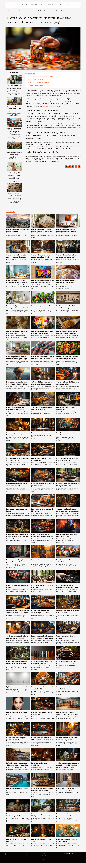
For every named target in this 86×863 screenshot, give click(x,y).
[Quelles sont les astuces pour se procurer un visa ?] (18, 729)
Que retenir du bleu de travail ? (66, 788)
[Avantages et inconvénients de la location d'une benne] (43, 398)
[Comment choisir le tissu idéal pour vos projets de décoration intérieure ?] (43, 221)
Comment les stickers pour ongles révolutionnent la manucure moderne (42, 359)
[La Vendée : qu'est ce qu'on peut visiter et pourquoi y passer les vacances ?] (18, 754)
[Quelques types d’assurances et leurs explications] (68, 830)
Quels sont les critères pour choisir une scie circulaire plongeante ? (15, 409)
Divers (61, 4)
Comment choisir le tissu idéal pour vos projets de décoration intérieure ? (41, 232)
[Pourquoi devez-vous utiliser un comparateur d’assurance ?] (43, 779)
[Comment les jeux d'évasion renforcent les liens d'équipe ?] (43, 246)
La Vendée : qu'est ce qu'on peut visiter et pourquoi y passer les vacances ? (16, 765)
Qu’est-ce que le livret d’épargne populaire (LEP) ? (40, 76)
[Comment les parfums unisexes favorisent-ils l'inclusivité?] (68, 246)
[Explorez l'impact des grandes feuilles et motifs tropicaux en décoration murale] (43, 297)
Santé (42, 4)
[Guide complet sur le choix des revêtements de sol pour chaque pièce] (18, 348)
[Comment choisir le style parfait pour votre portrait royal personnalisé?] (18, 322)
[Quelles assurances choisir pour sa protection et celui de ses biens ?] (68, 754)
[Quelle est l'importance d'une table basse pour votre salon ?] (68, 475)
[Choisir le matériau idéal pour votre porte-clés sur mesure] (14, 187)
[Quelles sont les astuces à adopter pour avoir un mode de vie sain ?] (18, 525)
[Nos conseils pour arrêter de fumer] (43, 551)
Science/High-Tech (51, 4)
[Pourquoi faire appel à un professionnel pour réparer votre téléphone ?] (68, 576)
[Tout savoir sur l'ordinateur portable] (68, 627)
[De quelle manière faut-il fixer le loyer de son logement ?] (68, 729)
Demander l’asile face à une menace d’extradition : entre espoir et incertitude (14, 87)
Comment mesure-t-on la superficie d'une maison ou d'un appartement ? (66, 714)
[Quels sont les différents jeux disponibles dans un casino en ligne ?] (43, 525)
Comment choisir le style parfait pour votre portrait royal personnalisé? (17, 333)
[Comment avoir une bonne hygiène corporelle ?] (18, 805)
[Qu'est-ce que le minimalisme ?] (18, 678)
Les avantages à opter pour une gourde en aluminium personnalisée (41, 663)
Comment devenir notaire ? (40, 433)
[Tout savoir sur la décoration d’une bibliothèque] (68, 678)
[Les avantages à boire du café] (68, 652)
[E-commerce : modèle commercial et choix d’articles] (43, 678)
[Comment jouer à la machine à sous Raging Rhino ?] (68, 525)
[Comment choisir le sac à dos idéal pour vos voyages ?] (18, 221)
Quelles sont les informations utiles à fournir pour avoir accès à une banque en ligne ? (42, 740)
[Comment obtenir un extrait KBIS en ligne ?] (68, 398)
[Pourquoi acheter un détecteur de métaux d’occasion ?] (68, 602)
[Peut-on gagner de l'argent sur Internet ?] (18, 500)
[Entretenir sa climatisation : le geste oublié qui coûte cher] (14, 101)
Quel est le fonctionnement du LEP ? (36, 85)
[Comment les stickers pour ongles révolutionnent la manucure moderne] (43, 348)
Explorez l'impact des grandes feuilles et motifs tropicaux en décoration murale (41, 308)
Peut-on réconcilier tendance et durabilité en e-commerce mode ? (14, 152)
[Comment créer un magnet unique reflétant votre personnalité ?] (43, 271)
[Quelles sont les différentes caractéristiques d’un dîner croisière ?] (43, 602)
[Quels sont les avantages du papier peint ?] (18, 576)
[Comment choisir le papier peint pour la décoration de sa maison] (18, 551)
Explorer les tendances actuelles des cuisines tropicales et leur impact (67, 359)
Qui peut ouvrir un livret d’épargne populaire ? (39, 82)
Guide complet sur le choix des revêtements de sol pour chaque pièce (16, 359)
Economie (24, 4)
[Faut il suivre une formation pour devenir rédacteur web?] (68, 424)
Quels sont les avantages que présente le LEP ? (39, 79)
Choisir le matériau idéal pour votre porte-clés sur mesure (14, 195)
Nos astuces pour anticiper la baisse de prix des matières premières (16, 435)
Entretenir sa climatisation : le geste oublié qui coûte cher (14, 108)
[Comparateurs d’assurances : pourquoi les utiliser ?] (68, 805)
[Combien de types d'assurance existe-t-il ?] (18, 830)
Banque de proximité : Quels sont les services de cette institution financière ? (42, 638)
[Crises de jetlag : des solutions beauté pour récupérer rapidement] (14, 166)
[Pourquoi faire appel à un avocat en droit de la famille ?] (68, 449)
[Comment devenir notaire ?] (43, 424)
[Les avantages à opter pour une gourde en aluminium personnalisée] (43, 652)
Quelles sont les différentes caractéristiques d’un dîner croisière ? (40, 613)
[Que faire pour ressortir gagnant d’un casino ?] (43, 703)
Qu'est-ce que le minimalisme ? (16, 687)
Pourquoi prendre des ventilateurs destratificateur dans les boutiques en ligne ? (17, 613)
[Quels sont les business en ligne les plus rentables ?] (43, 475)
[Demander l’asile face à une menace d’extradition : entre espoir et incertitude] (14, 79)
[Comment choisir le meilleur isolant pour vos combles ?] (68, 271)
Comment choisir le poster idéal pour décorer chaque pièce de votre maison (42, 333)
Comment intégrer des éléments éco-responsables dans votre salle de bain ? (17, 308)
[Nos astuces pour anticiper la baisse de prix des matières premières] (18, 424)
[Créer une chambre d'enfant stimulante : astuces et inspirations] (18, 271)
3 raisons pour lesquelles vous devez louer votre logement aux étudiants (67, 511)
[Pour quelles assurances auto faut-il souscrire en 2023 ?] (18, 449)
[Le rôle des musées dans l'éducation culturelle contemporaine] (68, 297)
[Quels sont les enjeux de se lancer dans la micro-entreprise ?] (18, 627)
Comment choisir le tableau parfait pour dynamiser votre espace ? (66, 232)
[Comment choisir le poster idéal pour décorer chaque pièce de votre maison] (43, 322)
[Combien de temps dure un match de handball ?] (68, 551)
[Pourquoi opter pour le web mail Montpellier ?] (43, 500)
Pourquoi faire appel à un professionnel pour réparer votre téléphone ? (67, 587)
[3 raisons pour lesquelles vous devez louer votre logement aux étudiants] (68, 500)
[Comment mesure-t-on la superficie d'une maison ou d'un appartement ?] (68, 703)
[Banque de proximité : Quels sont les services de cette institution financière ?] (43, 627)
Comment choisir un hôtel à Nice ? (17, 788)
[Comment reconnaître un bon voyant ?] (43, 830)
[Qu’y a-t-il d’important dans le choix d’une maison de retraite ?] (43, 373)
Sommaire (31, 74)
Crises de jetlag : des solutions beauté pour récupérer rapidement (14, 174)
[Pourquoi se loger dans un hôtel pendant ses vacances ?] (43, 805)
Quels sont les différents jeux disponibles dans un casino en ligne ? (42, 536)
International (34, 4)
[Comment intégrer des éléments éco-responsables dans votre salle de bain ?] (18, 297)
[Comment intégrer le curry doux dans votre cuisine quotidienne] (68, 322)
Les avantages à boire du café (66, 661)
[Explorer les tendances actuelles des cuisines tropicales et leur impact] (68, 348)
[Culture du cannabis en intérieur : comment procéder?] (18, 475)
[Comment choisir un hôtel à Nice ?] (18, 779)
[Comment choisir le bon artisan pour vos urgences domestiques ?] (18, 246)
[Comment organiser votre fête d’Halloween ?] (43, 449)
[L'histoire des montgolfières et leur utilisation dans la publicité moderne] (18, 373)
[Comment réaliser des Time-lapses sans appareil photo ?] (68, 373)
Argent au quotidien (47, 106)
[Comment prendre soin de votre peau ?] (18, 703)
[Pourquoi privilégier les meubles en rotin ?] (43, 576)
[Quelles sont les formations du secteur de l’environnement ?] (18, 652)
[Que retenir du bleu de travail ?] (68, 779)
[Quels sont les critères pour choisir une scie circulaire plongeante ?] (18, 398)
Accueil (7, 11)
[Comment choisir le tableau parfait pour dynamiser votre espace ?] (68, 221)
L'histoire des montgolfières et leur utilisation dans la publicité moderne (17, 384)
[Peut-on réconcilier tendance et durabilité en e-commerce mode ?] (14, 145)
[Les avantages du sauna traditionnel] (43, 754)
